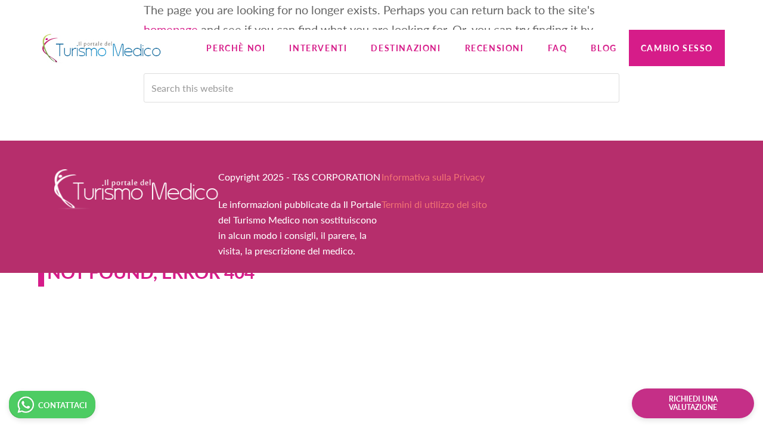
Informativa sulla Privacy (433, 177)
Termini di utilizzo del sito (434, 204)
